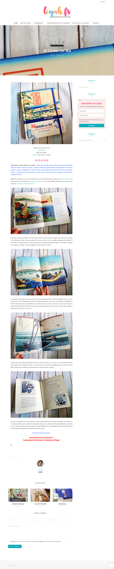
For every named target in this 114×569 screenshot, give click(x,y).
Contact (96, 23)
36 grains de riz (41, 150)
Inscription (92, 125)
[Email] (3, 98)
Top (105, 565)
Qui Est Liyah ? (25, 23)
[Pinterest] (3, 94)
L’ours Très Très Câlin (40, 504)
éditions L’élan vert (65, 179)
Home (16, 23)
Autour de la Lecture (80, 23)
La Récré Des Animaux (18, 504)
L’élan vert (35, 155)
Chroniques (38, 23)
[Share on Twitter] (3, 90)
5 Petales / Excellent (57, 45)
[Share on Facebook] (3, 86)
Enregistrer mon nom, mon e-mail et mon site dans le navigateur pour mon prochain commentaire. (35, 541)
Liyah (53, 55)
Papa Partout (62, 504)
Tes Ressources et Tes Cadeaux (58, 23)
